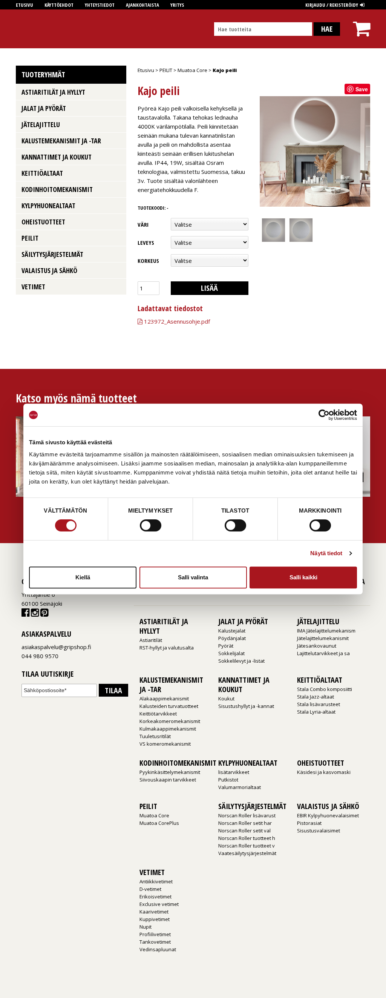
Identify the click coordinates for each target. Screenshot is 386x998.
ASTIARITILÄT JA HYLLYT (53, 92)
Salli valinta (193, 577)
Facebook (25, 614)
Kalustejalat (231, 630)
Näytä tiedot (326, 553)
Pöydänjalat (232, 638)
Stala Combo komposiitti (324, 689)
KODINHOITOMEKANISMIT (57, 189)
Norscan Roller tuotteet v (246, 845)
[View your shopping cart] (361, 22)
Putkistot (228, 779)
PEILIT (165, 70)
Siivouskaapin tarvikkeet (167, 779)
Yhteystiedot (100, 5)
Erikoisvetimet (155, 896)
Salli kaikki (303, 577)
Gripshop (29, 29)
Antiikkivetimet (156, 881)
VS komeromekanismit (165, 743)
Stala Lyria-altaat (316, 711)
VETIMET (33, 286)
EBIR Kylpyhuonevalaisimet (328, 815)
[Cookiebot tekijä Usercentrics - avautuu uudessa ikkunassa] (324, 415)
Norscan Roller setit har (245, 823)
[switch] (150, 525)
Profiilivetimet (155, 934)
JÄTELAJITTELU (40, 124)
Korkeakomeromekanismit (169, 721)
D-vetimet (150, 889)
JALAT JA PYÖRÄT (43, 108)
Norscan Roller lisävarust (247, 815)
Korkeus (148, 260)
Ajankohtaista (142, 5)
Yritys (177, 5)
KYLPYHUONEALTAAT (48, 205)
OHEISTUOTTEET (43, 221)
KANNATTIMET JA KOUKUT (56, 156)
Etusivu (24, 5)
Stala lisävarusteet (318, 704)
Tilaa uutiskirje (47, 674)
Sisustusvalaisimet (318, 830)
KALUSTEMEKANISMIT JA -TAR (61, 140)
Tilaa (113, 690)
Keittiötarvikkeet (158, 713)
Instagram (35, 614)
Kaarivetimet (153, 911)
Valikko (118, 91)
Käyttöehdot (59, 5)
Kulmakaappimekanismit (167, 728)
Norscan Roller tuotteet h (246, 838)
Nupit (145, 926)
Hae (326, 29)
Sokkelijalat (231, 653)
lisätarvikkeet (233, 772)
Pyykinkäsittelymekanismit (169, 772)
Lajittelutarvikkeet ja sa (323, 653)
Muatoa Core (192, 70)
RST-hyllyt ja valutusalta (166, 647)
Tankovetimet (155, 941)
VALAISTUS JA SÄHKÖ (49, 270)
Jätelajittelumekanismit (323, 638)
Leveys (146, 242)
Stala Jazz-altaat (315, 696)
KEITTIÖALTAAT (42, 173)
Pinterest (44, 614)
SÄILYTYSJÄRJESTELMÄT (52, 254)
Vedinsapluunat (157, 949)
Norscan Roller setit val (244, 830)
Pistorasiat (309, 823)
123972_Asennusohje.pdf (176, 321)
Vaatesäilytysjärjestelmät (247, 853)
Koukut (226, 698)
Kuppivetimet (154, 919)
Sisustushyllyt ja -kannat (246, 706)
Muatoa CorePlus (159, 823)
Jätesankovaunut (316, 645)
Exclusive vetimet (159, 904)
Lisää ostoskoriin (205, 289)
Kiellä (82, 577)
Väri (143, 224)
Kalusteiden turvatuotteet (168, 706)
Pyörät (225, 645)
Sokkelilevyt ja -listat (241, 660)
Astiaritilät (150, 640)
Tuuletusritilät (155, 736)
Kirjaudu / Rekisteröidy (331, 5)
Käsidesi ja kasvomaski (324, 772)
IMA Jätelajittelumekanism (326, 630)
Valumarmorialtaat (239, 787)
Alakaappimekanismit (164, 698)
